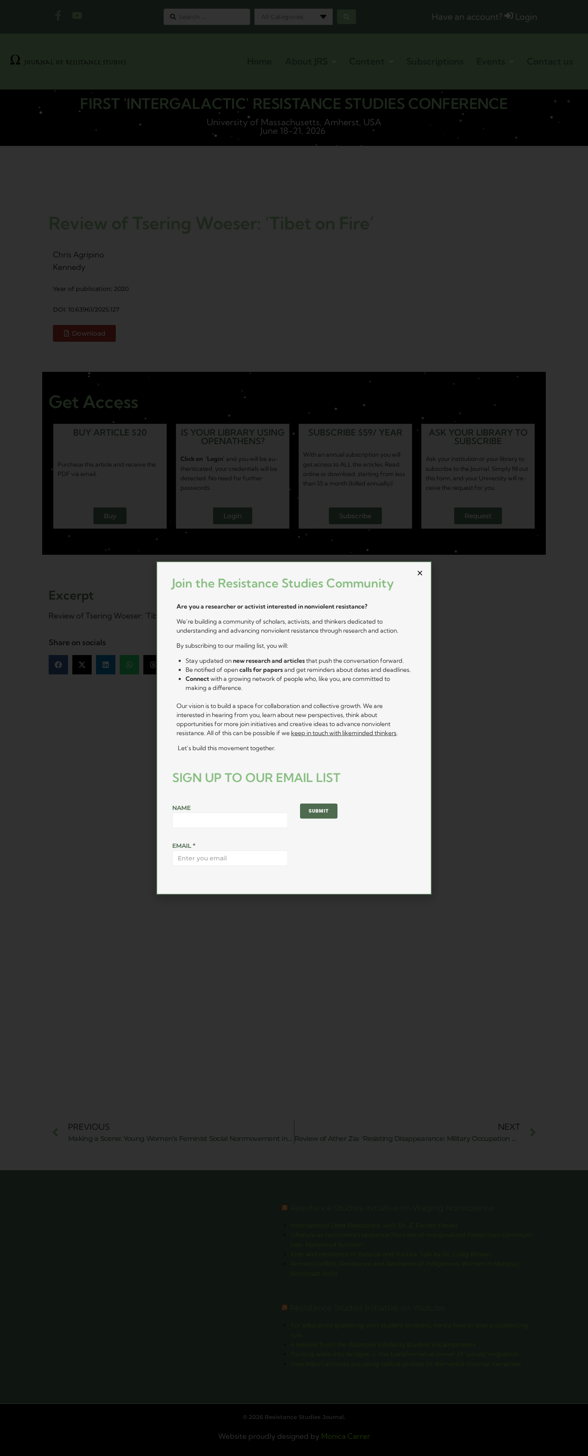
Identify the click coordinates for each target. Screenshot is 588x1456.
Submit (319, 811)
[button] (420, 573)
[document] (294, 728)
